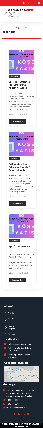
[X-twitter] (24, 414)
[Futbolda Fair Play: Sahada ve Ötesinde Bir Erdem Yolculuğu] (21, 144)
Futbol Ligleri (10, 319)
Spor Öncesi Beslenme (19, 246)
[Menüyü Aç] (38, 13)
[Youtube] (28, 414)
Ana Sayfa (12, 313)
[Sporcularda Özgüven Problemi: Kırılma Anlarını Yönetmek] (21, 62)
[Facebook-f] (15, 414)
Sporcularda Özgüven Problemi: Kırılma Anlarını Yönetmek (19, 84)
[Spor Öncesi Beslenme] (21, 226)
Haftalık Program (11, 327)
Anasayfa (17, 28)
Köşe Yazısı (14, 76)
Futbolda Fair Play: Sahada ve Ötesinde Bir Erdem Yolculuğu (20, 167)
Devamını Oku (17, 121)
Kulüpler (11, 334)
